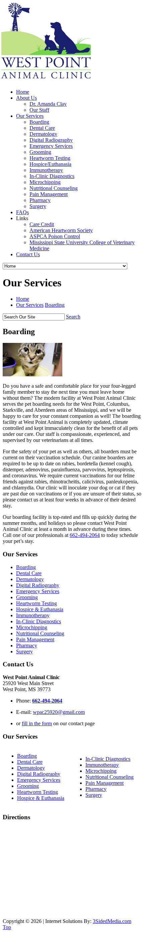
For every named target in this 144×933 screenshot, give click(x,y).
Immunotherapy (46, 170)
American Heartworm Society (61, 230)
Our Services (30, 116)
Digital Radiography (51, 140)
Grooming (40, 152)
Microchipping (45, 182)
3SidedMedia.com (112, 921)
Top (7, 927)
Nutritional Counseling (53, 188)
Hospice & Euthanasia (39, 609)
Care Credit (41, 224)
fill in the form (37, 723)
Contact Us (28, 254)
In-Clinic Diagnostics (51, 176)
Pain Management (48, 194)
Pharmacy (40, 200)
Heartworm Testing (49, 158)
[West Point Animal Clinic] (51, 80)
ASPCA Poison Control (54, 236)
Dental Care (42, 128)
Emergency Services (51, 146)
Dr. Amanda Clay (48, 104)
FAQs (22, 212)
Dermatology (43, 134)
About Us (26, 98)
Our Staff (39, 110)
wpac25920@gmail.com (59, 712)
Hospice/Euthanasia (50, 164)
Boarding (39, 122)
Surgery (37, 206)
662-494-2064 (85, 535)
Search (73, 316)
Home (22, 92)
